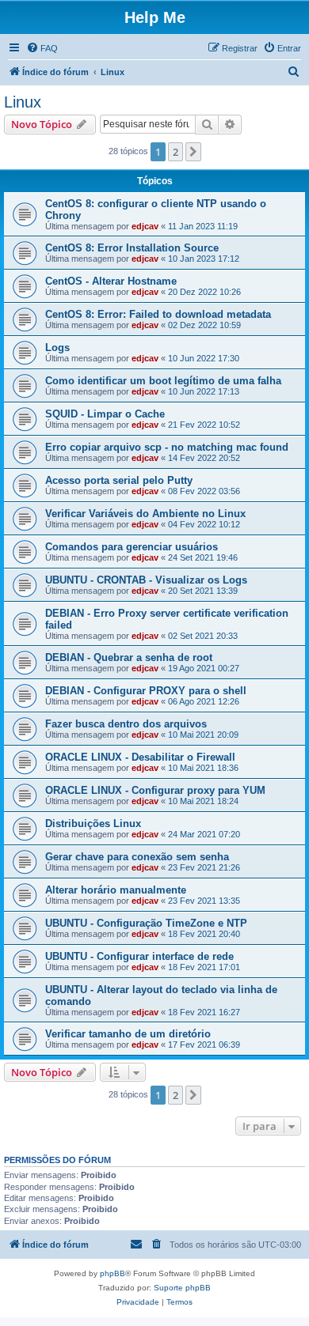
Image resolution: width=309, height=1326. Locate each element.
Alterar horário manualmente (115, 890)
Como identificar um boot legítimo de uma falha (163, 381)
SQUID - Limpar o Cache (105, 414)
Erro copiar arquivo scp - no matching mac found (166, 447)
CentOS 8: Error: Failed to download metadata (158, 314)
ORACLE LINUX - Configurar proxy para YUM (155, 790)
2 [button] (175, 152)
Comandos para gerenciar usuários (131, 547)
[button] (193, 151)
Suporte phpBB (182, 1287)
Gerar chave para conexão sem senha (137, 857)
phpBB (112, 1273)
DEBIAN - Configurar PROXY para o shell (145, 691)
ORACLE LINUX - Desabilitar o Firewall (140, 757)
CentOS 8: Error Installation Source (132, 248)
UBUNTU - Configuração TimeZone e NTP (146, 923)
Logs (57, 347)
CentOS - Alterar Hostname (111, 281)
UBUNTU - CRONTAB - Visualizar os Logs (146, 580)
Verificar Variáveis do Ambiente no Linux (145, 513)
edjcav (145, 226)
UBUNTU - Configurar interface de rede (139, 956)
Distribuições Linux (93, 823)
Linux (22, 102)
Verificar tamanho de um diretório (128, 1034)
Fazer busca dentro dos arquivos (126, 724)
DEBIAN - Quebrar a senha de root (128, 657)
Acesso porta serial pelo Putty (119, 480)
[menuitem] (42, 48)
